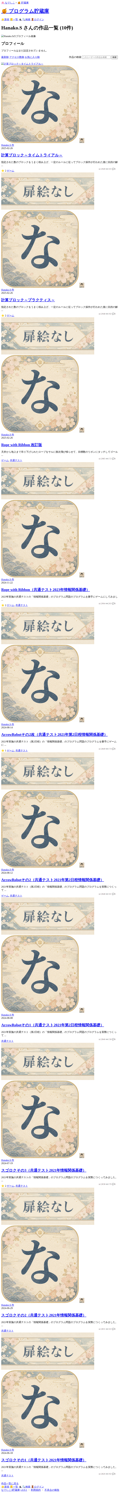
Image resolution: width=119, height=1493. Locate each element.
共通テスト (16, 460)
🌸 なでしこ (8, 2)
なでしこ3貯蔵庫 (10, 1490)
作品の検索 (75, 57)
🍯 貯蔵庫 (23, 2)
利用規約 (36, 1490)
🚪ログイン (37, 19)
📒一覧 (14, 19)
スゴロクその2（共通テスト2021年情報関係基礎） (43, 1315)
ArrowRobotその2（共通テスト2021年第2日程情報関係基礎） (52, 880)
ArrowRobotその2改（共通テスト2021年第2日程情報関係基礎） (54, 734)
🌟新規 (5, 19)
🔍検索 (26, 19)
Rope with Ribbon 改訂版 (21, 445)
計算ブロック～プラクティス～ (28, 300)
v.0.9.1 (23, 1490)
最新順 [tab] (5, 57)
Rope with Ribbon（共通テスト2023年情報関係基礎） (45, 590)
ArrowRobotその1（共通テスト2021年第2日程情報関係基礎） (52, 1025)
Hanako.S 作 (7, 145)
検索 (114, 57)
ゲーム (10, 170)
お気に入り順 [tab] (32, 57)
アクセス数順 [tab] (16, 57)
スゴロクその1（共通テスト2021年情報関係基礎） (43, 1460)
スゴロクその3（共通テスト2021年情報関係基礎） (43, 1170)
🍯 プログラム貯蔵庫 (25, 11)
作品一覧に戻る (10, 1483)
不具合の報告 (51, 1490)
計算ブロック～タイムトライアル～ (32, 155)
